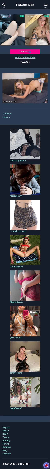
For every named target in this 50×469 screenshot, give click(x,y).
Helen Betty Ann (18, 231)
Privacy (6, 440)
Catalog (6, 447)
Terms (5, 437)
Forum (5, 443)
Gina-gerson (16, 266)
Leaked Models (25, 4)
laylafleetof (15, 408)
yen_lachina (16, 337)
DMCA (5, 430)
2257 (5, 434)
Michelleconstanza (25, 57)
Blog (4, 450)
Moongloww (16, 196)
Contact (6, 453)
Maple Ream (16, 302)
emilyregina (16, 373)
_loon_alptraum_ (18, 160)
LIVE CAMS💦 (25, 52)
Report (5, 427)
